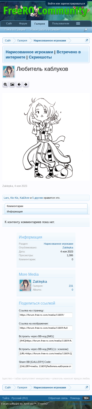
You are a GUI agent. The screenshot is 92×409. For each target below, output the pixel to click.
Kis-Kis (14, 197)
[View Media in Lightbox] (12, 84)
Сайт (9, 23)
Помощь (75, 398)
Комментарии (15, 206)
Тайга (5, 398)
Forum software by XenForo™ (19, 403)
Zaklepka (7, 185)
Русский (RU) (20, 398)
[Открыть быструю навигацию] (86, 40)
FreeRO (43, 403)
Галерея (39, 23)
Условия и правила (79, 403)
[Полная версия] (5, 84)
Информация (15, 211)
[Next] (26, 84)
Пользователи (60, 23)
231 (71, 285)
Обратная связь (58, 398)
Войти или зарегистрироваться (66, 3)
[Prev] (19, 84)
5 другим (37, 197)
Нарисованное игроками (58, 243)
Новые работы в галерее (45, 29)
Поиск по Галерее (14, 29)
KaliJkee (24, 197)
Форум (23, 23)
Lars (6, 197)
